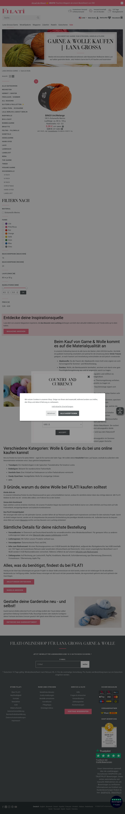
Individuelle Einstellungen (62, 406)
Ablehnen (51, 413)
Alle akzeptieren (68, 413)
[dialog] (62, 407)
